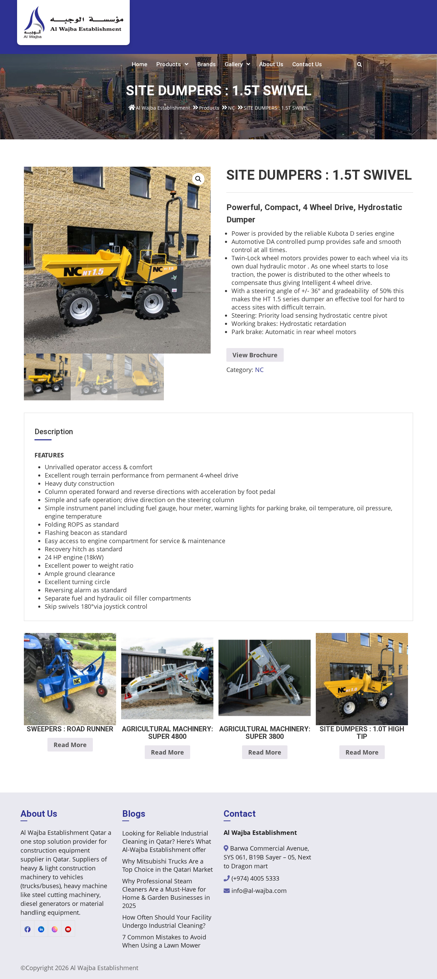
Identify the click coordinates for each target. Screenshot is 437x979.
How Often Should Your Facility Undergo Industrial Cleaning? (166, 921)
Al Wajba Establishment (104, 968)
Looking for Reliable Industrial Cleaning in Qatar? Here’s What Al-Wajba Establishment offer (166, 841)
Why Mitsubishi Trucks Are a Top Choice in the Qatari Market (167, 865)
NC (259, 370)
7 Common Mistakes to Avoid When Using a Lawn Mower (164, 941)
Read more (70, 745)
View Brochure (255, 355)
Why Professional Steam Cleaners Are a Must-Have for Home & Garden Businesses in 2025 (166, 893)
